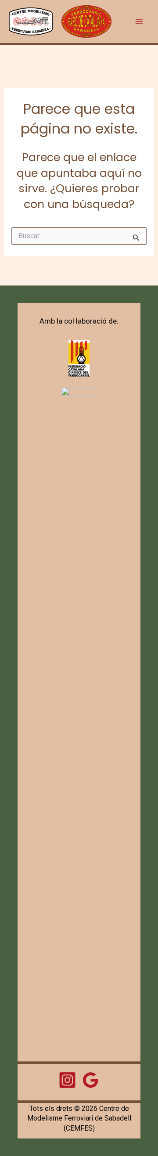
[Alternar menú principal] (139, 21)
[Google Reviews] (91, 1080)
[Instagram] (67, 1080)
